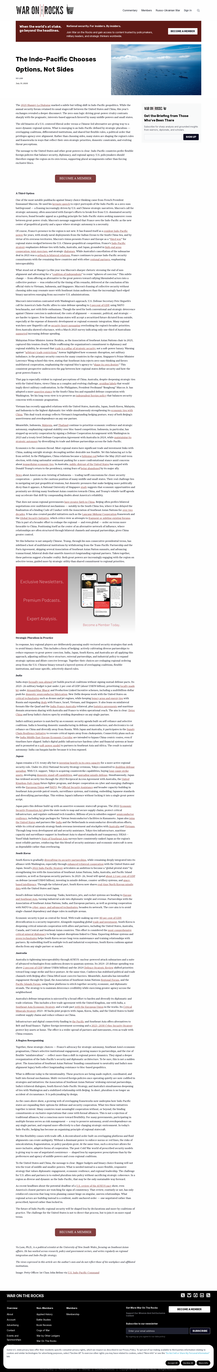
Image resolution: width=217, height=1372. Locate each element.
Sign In (188, 10)
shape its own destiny (106, 365)
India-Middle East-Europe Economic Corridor (46, 737)
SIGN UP (191, 136)
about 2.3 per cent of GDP (120, 876)
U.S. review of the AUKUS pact (93, 1186)
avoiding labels (107, 383)
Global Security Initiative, (35, 518)
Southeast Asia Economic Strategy (35, 1007)
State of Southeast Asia (54, 839)
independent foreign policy (91, 396)
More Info (203, 1363)
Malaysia (47, 425)
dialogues (69, 251)
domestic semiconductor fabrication (46, 694)
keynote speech (61, 204)
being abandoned (90, 468)
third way (115, 239)
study (84, 487)
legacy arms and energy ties (107, 698)
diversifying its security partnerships (65, 860)
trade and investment (105, 922)
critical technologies (27, 698)
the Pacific (78, 1021)
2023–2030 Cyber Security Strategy (111, 1026)
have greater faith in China (79, 502)
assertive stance (43, 392)
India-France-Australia (63, 706)
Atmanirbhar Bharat (38, 690)
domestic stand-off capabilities (54, 775)
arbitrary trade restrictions (41, 352)
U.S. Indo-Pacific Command (83, 1273)
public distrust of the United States (89, 464)
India (59, 822)
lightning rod (89, 456)
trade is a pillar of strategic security (75, 348)
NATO (53, 787)
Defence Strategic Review (98, 968)
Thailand (63, 425)
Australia (114, 826)
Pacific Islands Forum (28, 984)
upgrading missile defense (92, 775)
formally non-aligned (40, 682)
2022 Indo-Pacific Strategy (47, 868)
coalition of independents (67, 274)
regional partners (100, 259)
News (19, 475)
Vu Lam (19, 78)
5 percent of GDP (99, 305)
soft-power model (50, 745)
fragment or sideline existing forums (109, 518)
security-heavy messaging (65, 325)
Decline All (188, 1363)
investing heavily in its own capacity (79, 763)
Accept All (172, 1363)
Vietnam (130, 826)
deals (44, 702)
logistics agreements (105, 706)
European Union (35, 787)
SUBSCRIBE (200, 1330)
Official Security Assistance (77, 787)
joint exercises (39, 251)
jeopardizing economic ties (38, 464)
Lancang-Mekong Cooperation (99, 514)
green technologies (26, 938)
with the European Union (88, 1007)
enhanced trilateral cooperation (85, 864)
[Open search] (198, 10)
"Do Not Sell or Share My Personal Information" (188, 1353)
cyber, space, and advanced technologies (55, 907)
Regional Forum (110, 980)
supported (21, 334)
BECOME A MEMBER (183, 31)
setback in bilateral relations (53, 255)
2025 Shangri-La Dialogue (36, 105)
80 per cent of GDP (110, 918)
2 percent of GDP (33, 968)
